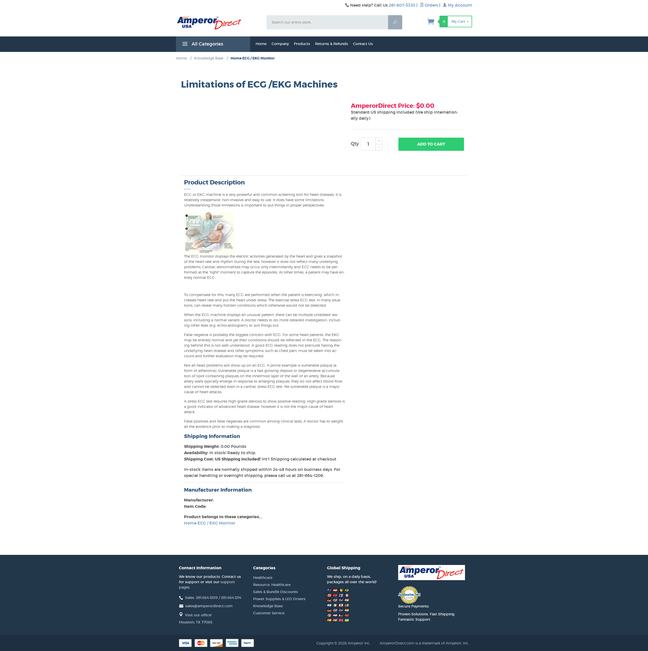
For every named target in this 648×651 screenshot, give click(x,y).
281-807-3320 (402, 5)
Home (261, 43)
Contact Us (363, 43)
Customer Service (269, 613)
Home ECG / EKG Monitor (209, 523)
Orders (431, 5)
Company (280, 43)
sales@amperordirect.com (209, 606)
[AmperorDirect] (218, 22)
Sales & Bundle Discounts (275, 592)
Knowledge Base (268, 606)
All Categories (206, 44)
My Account (459, 5)
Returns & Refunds (331, 43)
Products (302, 43)
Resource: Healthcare (272, 584)
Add (431, 144)
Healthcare (262, 577)
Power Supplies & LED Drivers (279, 599)
